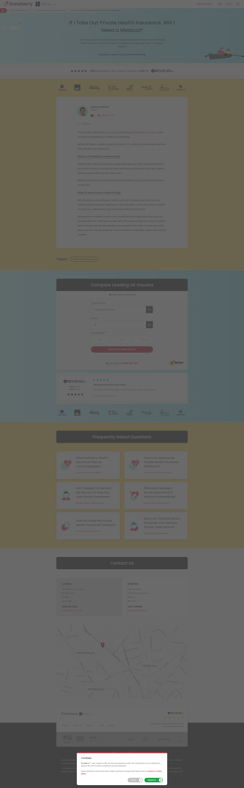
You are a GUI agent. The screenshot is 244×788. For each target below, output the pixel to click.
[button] (135, 780)
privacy (151, 771)
